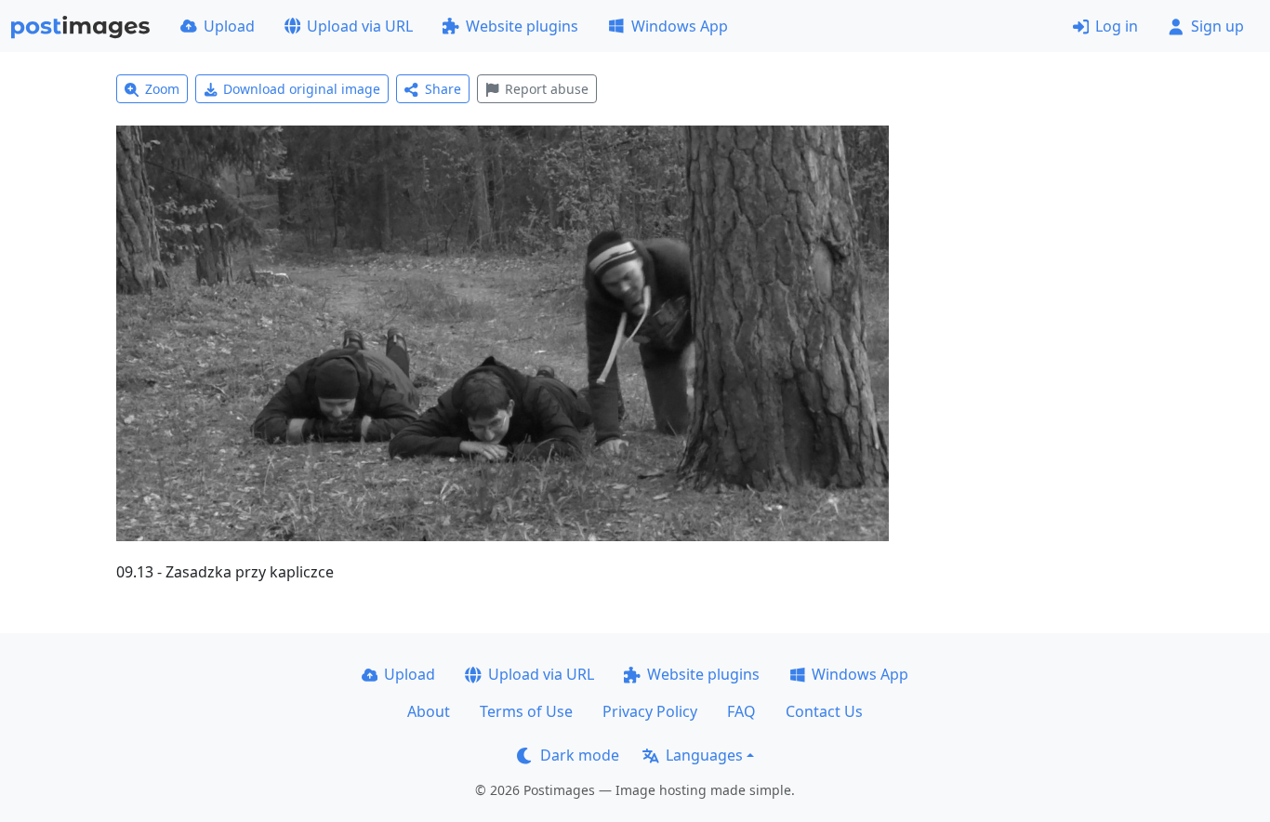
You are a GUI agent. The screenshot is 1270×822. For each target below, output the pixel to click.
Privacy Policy (649, 711)
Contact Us (824, 711)
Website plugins (522, 26)
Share (443, 89)
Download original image (301, 89)
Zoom (162, 89)
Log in (1116, 26)
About (428, 711)
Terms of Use (526, 711)
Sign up (1217, 26)
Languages (704, 755)
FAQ (741, 711)
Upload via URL (360, 26)
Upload (229, 26)
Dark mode (579, 755)
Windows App (679, 26)
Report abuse (547, 89)
